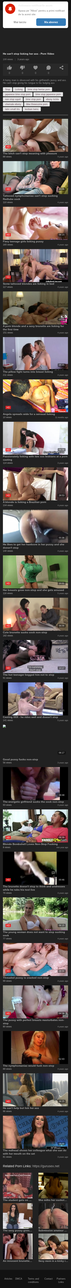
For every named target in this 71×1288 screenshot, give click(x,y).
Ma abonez (51, 22)
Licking (19, 89)
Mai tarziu (20, 22)
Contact (48, 1278)
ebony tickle (52, 99)
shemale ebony (13, 104)
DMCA (18, 1278)
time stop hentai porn (39, 89)
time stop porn (33, 99)
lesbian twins (32, 109)
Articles (8, 1278)
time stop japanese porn (48, 94)
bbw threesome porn (37, 104)
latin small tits (12, 109)
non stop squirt (13, 99)
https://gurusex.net (45, 1166)
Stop (7, 89)
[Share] (61, 68)
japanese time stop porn (17, 94)
